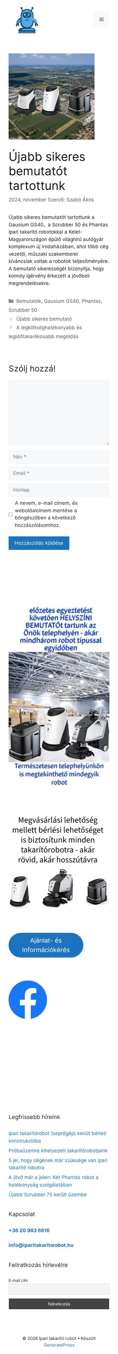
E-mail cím (18, 1280)
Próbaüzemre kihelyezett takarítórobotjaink (58, 1150)
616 (45, 1230)
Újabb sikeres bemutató (44, 319)
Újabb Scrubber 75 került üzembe (48, 1194)
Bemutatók (28, 301)
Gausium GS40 (61, 301)
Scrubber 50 (23, 310)
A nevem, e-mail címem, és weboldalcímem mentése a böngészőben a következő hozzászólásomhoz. (46, 514)
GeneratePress (59, 1345)
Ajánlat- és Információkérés (46, 945)
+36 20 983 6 (25, 1230)
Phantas (91, 301)
